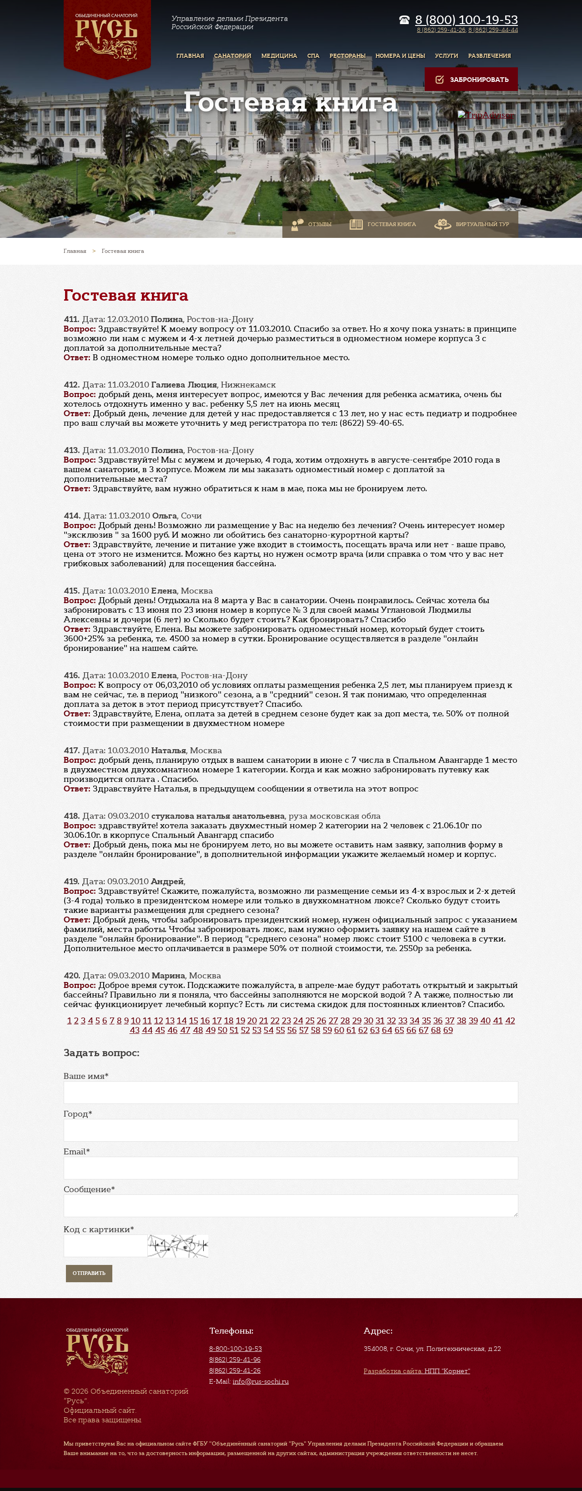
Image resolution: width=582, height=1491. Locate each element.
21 (263, 1020)
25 (310, 1020)
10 (135, 1020)
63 (375, 1030)
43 (135, 1030)
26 (321, 1020)
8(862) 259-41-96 (235, 1359)
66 (411, 1030)
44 (147, 1030)
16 (205, 1020)
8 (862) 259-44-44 (493, 30)
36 (438, 1020)
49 (211, 1030)
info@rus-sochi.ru (261, 1381)
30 (368, 1020)
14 (182, 1020)
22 (275, 1020)
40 (485, 1020)
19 (240, 1020)
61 (351, 1030)
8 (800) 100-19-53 (466, 20)
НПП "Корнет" (417, 1371)
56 (292, 1030)
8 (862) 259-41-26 (441, 30)
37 (450, 1020)
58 (316, 1030)
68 (436, 1030)
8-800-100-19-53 (235, 1349)
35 (426, 1020)
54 (269, 1030)
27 (333, 1020)
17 (217, 1020)
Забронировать (479, 80)
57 (304, 1030)
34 (415, 1020)
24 (298, 1020)
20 (252, 1020)
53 (256, 1030)
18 (229, 1020)
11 (147, 1020)
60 (339, 1030)
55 (280, 1030)
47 (185, 1030)
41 (498, 1020)
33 (402, 1020)
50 (222, 1030)
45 (160, 1030)
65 (399, 1030)
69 (448, 1030)
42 (510, 1020)
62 (363, 1030)
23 (286, 1020)
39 (473, 1020)
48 (198, 1030)
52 (245, 1030)
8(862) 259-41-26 (235, 1370)
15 (193, 1020)
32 (391, 1020)
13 (170, 1020)
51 (234, 1030)
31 (380, 1020)
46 (172, 1030)
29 (356, 1020)
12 (158, 1020)
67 (424, 1030)
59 (327, 1030)
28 (345, 1020)
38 (462, 1020)
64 (387, 1030)
